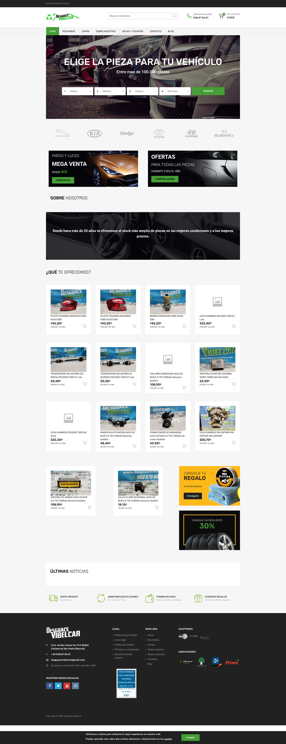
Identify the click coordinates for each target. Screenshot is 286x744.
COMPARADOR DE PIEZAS (57, 3)
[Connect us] (49, 686)
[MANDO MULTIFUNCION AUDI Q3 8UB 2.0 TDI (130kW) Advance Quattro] (118, 418)
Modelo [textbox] (107, 91)
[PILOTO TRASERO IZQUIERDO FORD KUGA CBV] (118, 302)
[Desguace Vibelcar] (60, 17)
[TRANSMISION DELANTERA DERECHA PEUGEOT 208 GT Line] (68, 359)
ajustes (168, 739)
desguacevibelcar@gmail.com (68, 660)
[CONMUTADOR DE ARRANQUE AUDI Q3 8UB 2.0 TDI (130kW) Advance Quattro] (168, 418)
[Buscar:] (143, 15)
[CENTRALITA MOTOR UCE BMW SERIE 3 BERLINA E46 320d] (217, 359)
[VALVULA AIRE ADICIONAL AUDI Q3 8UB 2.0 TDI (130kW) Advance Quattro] (138, 483)
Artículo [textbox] (172, 91)
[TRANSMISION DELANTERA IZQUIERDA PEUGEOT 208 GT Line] (118, 359)
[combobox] (77, 91)
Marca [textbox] (74, 91)
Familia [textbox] (139, 91)
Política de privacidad (126, 635)
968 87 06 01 (200, 17)
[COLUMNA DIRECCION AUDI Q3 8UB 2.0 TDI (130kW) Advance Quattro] (168, 359)
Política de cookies (124, 644)
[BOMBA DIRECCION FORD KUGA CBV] (168, 302)
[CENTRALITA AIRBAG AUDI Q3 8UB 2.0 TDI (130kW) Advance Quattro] (71, 483)
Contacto (155, 31)
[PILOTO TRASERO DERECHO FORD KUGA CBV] (68, 302)
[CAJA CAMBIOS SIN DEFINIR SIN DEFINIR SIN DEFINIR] (217, 418)
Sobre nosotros (106, 31)
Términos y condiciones (127, 649)
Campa (85, 31)
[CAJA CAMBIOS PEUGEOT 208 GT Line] (217, 302)
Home (52, 31)
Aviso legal (120, 639)
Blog (171, 31)
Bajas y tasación (132, 31)
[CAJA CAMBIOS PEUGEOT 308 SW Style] (68, 418)
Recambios (68, 31)
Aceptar (190, 737)
